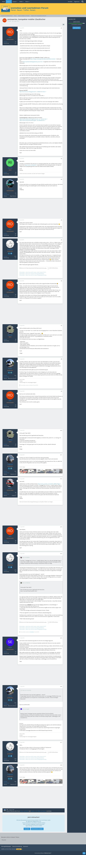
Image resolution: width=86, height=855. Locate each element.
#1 (61, 28)
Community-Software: (43, 853)
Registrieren (76, 1)
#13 (61, 526)
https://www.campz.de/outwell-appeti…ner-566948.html (32, 120)
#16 (61, 686)
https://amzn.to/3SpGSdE (30, 165)
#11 (61, 455)
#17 (61, 742)
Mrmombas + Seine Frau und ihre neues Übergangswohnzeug (33, 275)
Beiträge (5, 41)
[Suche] (82, 1)
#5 (61, 239)
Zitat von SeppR (25, 709)
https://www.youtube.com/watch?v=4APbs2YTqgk (49, 483)
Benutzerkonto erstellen (37, 829)
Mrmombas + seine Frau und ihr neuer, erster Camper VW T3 (33, 272)
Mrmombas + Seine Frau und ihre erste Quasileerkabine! (32, 273)
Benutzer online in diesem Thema (10, 837)
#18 (61, 765)
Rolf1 (10, 21)
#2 (61, 158)
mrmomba (32, 631)
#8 (61, 359)
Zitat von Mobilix (26, 557)
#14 (61, 553)
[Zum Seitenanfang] (84, 853)
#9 (61, 391)
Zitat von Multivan (26, 582)
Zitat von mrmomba (26, 690)
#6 (61, 280)
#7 (61, 325)
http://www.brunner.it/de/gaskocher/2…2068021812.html (32, 91)
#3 (61, 179)
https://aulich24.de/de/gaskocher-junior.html (32, 61)
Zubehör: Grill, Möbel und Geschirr (38, 811)
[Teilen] (63, 24)
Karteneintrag (6, 194)
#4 (61, 220)
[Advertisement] (33, 208)
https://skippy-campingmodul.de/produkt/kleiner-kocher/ (42, 59)
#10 (61, 430)
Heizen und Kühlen (24, 811)
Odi (7, 809)
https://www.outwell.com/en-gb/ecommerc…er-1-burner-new (33, 119)
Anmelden (70, 1)
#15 (61, 638)
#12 (61, 478)
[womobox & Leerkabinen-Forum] (43, 9)
